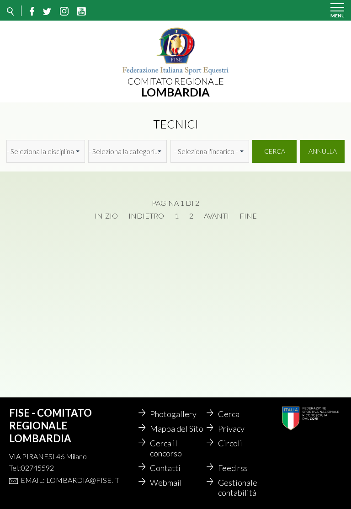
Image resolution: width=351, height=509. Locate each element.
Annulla (322, 151)
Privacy (231, 428)
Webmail (166, 482)
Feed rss (233, 468)
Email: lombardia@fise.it (70, 480)
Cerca (274, 151)
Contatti (165, 468)
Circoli (230, 443)
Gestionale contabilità (237, 487)
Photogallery (173, 414)
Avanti (216, 216)
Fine (248, 216)
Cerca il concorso (166, 448)
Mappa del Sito (176, 428)
